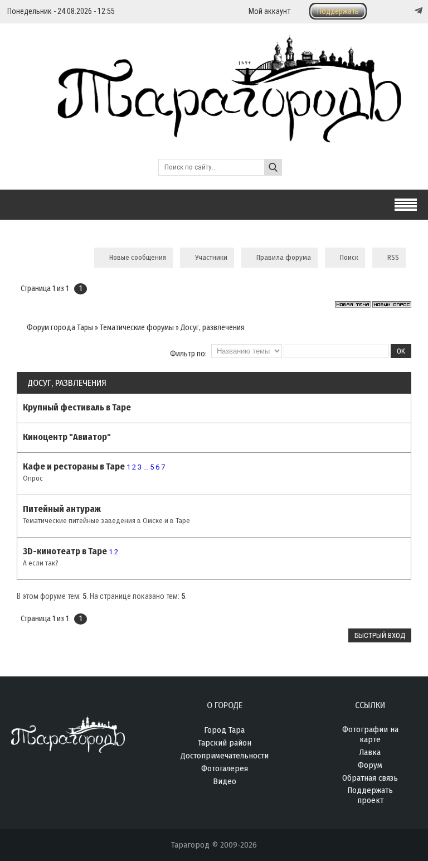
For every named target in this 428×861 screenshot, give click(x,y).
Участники (211, 257)
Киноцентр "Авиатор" (67, 437)
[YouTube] (406, 11)
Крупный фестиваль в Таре (77, 407)
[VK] (395, 11)
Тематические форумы (137, 327)
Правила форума (283, 257)
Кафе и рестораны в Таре (74, 466)
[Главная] (214, 136)
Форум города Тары (60, 327)
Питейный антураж (62, 509)
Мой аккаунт (269, 11)
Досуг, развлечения (213, 327)
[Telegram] (417, 10)
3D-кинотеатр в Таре (65, 551)
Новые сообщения (137, 257)
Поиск (349, 257)
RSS (393, 257)
